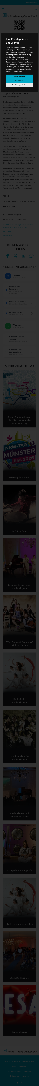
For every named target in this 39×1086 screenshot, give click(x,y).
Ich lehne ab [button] (19, 81)
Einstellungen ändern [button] (19, 85)
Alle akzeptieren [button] (19, 76)
